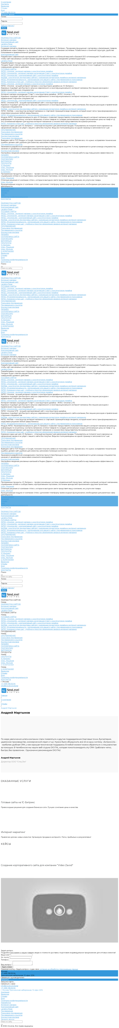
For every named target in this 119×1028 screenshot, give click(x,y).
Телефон (5, 960)
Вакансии (5, 6)
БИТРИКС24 (6, 241)
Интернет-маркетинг (13, 832)
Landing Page (6, 44)
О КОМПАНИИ (7, 251)
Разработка (6, 1003)
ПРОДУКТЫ (6, 243)
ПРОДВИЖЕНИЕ (8, 226)
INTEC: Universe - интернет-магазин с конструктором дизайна (27, 71)
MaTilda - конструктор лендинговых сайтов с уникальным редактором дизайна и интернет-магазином (43, 78)
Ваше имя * (6, 955)
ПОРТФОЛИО (7, 239)
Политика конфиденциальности (14, 197)
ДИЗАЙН (5, 234)
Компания (5, 992)
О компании (6, 2)
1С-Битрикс (5, 165)
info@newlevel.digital (9, 686)
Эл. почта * (5, 957)
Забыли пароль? (7, 26)
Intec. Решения (7, 167)
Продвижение (7, 1011)
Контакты (5, 4)
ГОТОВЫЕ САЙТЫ (8, 211)
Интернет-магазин (8, 40)
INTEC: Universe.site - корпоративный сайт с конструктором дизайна (29, 75)
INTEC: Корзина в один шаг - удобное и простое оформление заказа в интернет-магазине (39, 82)
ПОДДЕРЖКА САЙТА (10, 237)
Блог (3, 10)
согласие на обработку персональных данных (59, 969)
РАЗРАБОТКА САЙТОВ (11, 203)
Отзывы (4, 193)
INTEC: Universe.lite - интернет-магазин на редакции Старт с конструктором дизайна (36, 73)
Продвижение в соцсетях (11, 134)
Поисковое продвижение (12, 132)
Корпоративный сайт (9, 42)
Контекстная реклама (10, 136)
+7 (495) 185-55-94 (8, 12)
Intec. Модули (7, 170)
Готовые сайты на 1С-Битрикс (18, 802)
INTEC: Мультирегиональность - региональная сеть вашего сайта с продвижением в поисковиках (41, 80)
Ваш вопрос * (7, 965)
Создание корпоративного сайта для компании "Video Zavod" (37, 865)
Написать (5, 980)
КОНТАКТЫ (6, 262)
